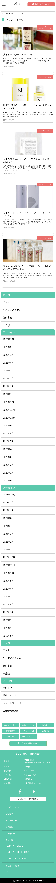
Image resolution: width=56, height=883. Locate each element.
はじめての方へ (10, 725)
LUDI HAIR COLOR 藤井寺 (18, 859)
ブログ (6, 302)
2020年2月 (8, 465)
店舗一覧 (45, 731)
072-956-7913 (30, 775)
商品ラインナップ (28, 736)
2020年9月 (8, 425)
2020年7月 (8, 441)
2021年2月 (8, 386)
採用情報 (10, 736)
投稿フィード (10, 695)
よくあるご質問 (12, 866)
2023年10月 (9, 339)
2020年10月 (9, 418)
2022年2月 (8, 347)
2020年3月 (8, 457)
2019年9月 (8, 480)
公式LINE (28, 779)
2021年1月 (8, 394)
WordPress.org (10, 711)
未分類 (6, 325)
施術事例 (7, 317)
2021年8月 (8, 363)
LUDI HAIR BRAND (28, 753)
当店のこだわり (28, 725)
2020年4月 (8, 449)
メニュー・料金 (28, 731)
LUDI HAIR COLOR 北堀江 (18, 852)
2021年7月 (8, 370)
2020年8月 (8, 433)
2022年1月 (8, 355)
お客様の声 (10, 731)
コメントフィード (12, 703)
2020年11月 (9, 410)
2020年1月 (8, 473)
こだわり (9, 814)
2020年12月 (9, 402)
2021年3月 (8, 378)
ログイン (7, 687)
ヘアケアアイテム (12, 309)
